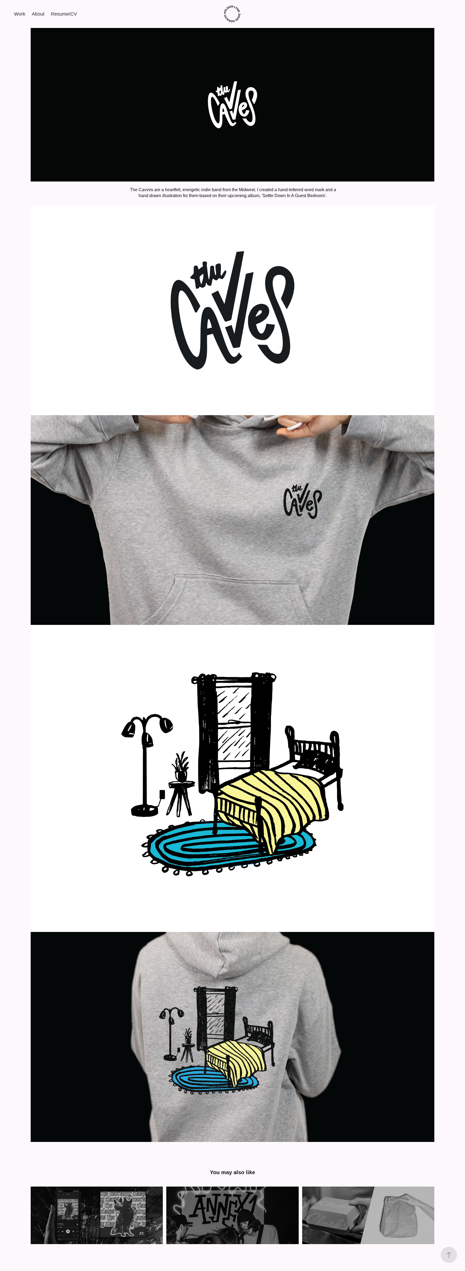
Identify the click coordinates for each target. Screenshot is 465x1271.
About (38, 14)
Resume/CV (64, 14)
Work (19, 14)
